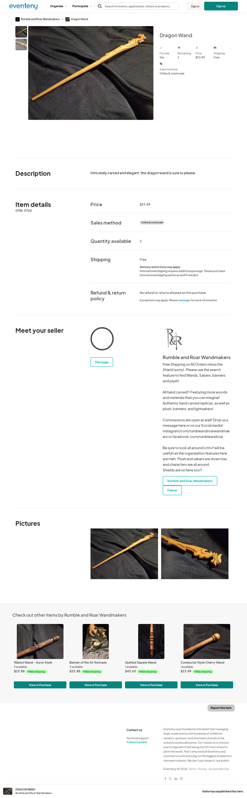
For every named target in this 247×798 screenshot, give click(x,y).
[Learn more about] (102, 339)
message (184, 300)
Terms (193, 769)
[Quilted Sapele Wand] (151, 641)
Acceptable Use (219, 769)
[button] (58, 6)
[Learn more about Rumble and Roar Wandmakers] (174, 338)
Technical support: (138, 740)
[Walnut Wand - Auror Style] (40, 641)
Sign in (195, 6)
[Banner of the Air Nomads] (95, 641)
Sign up (221, 6)
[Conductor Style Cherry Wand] (207, 641)
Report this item (221, 707)
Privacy (202, 769)
